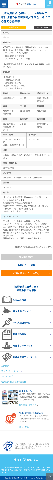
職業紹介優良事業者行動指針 (13, 382)
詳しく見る (24, 427)
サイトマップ (7, 376)
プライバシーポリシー (10, 371)
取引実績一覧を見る (27, 405)
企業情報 (5, 366)
